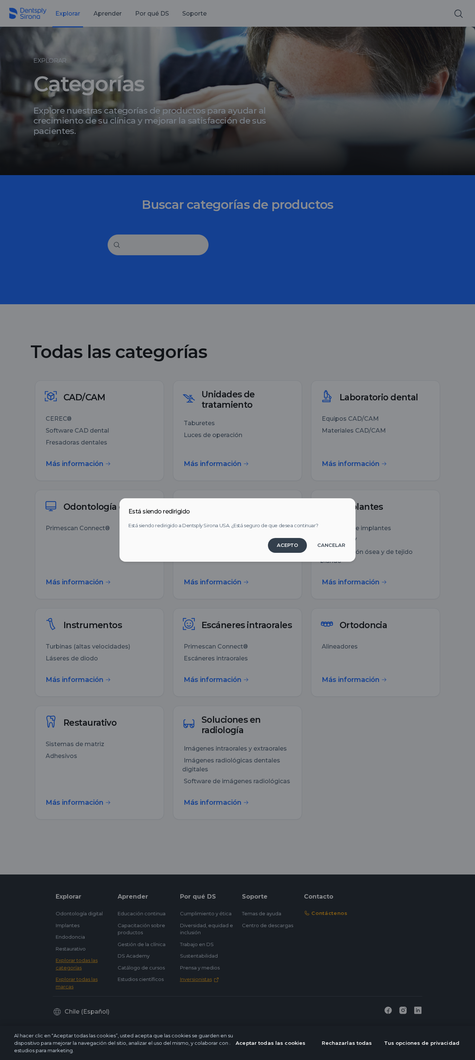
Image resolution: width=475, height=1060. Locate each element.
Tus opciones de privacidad (421, 1043)
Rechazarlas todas (347, 1043)
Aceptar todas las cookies (270, 1043)
